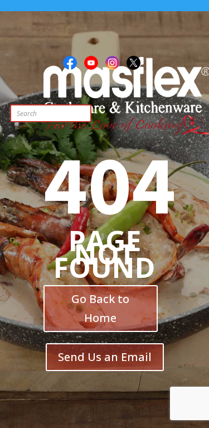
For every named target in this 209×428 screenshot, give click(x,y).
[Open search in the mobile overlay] (74, 113)
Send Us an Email (105, 356)
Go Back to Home (100, 308)
